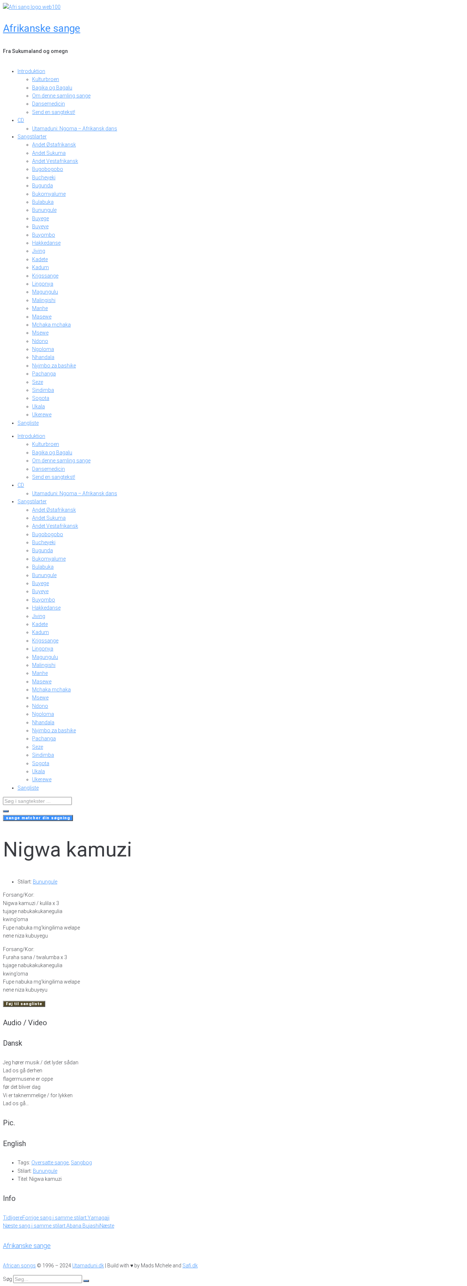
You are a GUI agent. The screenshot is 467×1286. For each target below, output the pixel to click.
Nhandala (43, 357)
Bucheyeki (43, 177)
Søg (7, 1279)
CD (21, 120)
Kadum (40, 267)
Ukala (38, 406)
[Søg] (86, 1281)
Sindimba (43, 390)
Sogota (40, 398)
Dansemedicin (48, 104)
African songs (19, 1265)
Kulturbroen (45, 79)
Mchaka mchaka (51, 325)
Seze (37, 382)
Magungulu (45, 292)
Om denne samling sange (61, 96)
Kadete (40, 259)
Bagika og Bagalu (52, 88)
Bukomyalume (49, 194)
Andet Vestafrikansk (55, 161)
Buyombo (43, 235)
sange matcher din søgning (38, 818)
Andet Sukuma (49, 153)
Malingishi (43, 300)
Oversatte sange (50, 1162)
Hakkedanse (46, 243)
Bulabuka (43, 202)
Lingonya (42, 284)
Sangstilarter (32, 137)
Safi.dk (190, 1265)
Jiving (38, 251)
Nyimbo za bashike (54, 366)
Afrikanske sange (41, 28)
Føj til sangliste (24, 1003)
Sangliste (28, 423)
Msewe (40, 333)
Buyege (40, 218)
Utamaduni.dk (88, 1265)
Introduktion (31, 71)
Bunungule (44, 210)
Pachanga (44, 374)
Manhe (40, 308)
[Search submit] (6, 811)
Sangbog (81, 1162)
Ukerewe (41, 414)
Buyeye (40, 226)
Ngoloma (43, 349)
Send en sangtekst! (53, 112)
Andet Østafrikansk (54, 145)
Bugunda (42, 185)
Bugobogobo (47, 169)
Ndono (40, 341)
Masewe (41, 317)
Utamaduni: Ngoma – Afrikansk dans (74, 128)
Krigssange (45, 276)
